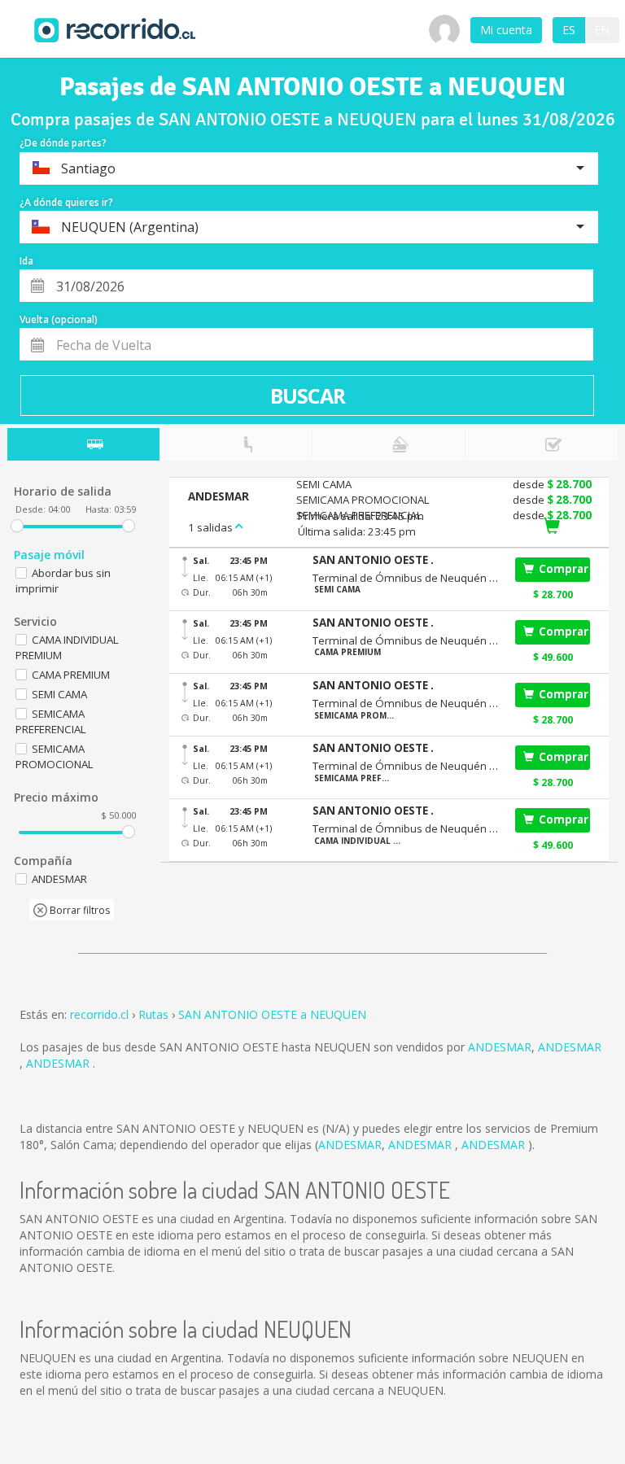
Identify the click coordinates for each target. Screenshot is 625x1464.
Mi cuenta (506, 29)
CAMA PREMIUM (71, 674)
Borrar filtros (78, 910)
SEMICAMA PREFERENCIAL (50, 721)
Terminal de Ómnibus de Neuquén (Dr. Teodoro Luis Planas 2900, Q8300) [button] (405, 577)
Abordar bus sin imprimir (63, 581)
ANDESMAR (499, 1047)
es (568, 29)
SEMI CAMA (59, 694)
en (602, 29)
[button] (405, 560)
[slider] (17, 525)
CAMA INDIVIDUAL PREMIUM (67, 647)
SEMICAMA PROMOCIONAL (54, 756)
